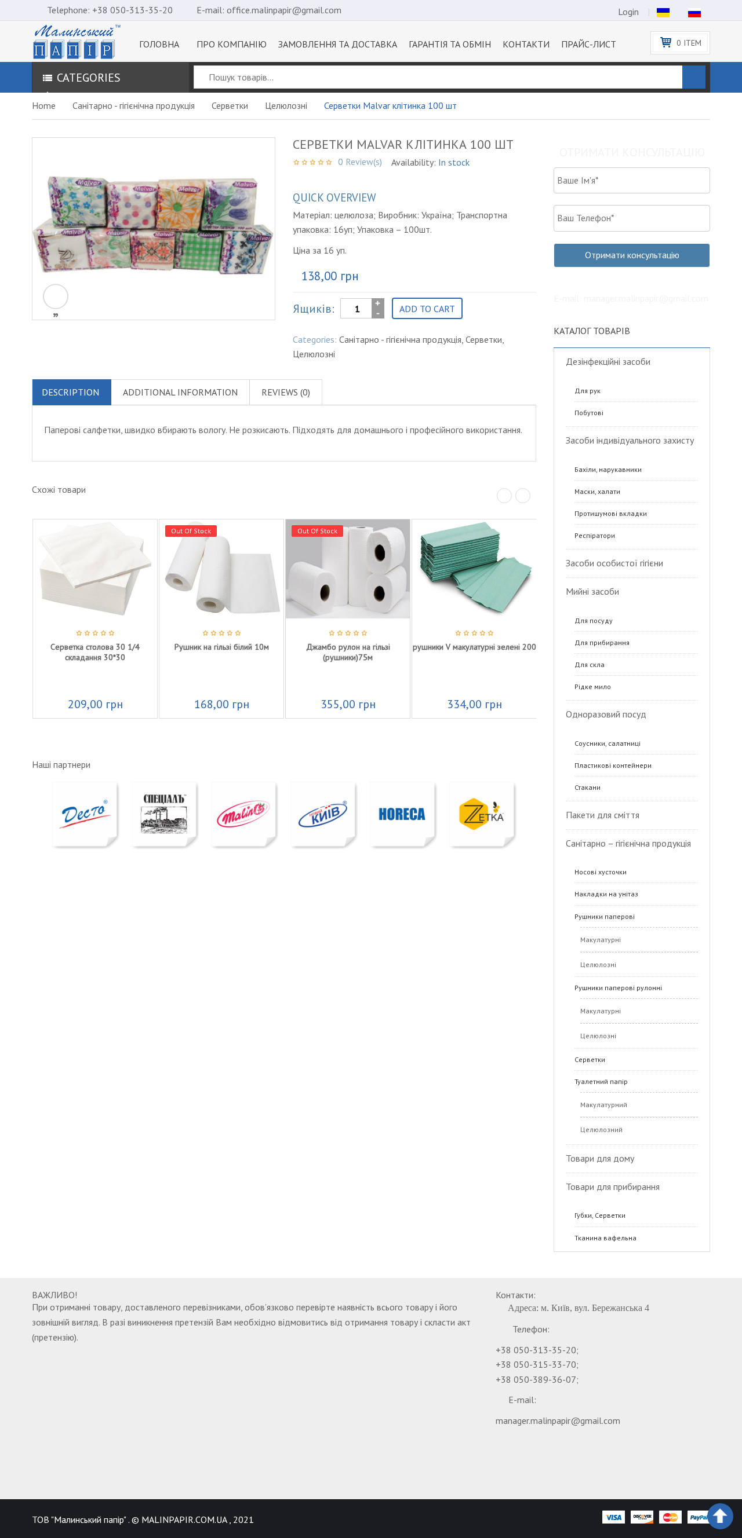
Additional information (180, 392)
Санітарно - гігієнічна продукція (133, 105)
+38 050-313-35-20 (132, 10)
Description (70, 392)
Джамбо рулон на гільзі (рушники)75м (348, 652)
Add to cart (427, 308)
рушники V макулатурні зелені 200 (474, 647)
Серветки (230, 105)
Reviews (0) (285, 392)
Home (44, 105)
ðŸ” (55, 296)
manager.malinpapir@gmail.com (558, 1420)
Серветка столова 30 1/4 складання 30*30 (95, 652)
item (688, 43)
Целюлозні (286, 105)
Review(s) (360, 161)
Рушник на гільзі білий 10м (221, 647)
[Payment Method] (613, 1517)
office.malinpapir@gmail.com (284, 10)
